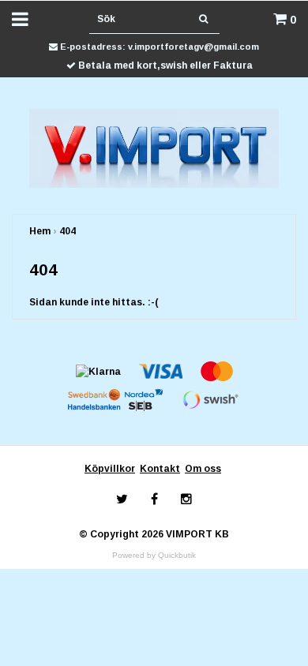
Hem (40, 231)
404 (67, 231)
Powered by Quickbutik (154, 555)
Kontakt (160, 468)
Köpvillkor (110, 468)
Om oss (203, 468)
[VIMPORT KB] (154, 147)
